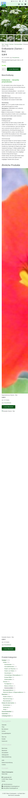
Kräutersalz (6, 707)
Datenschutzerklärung (7, 762)
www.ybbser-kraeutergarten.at (10, 788)
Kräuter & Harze (7, 696)
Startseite (4, 724)
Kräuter (5, 662)
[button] (19, 4)
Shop (3, 727)
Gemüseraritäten (18, 44)
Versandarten (5, 752)
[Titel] (3, 4)
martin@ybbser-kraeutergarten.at (11, 786)
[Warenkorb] (25, 4)
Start (3, 44)
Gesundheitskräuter (9, 666)
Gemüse (11, 44)
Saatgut (7, 44)
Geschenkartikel (6, 711)
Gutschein (5, 713)
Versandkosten (15, 57)
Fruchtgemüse (7, 683)
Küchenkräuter (8, 664)
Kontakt (3, 739)
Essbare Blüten (8, 677)
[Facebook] (26, 1)
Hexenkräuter (7, 673)
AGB (3, 760)
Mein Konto (4, 748)
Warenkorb (4, 750)
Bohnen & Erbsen (8, 686)
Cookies (4, 764)
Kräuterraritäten (8, 679)
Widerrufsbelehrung (6, 757)
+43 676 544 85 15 (7, 784)
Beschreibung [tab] (7, 75)
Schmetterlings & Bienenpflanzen (12, 675)
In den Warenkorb (13, 69)
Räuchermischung (7, 698)
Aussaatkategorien (6, 733)
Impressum (4, 741)
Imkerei (3, 731)
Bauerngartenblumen (8, 690)
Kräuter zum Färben (9, 670)
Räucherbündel (6, 700)
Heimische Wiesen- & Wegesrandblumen (13, 692)
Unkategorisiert (6, 716)
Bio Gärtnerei (5, 729)
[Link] (19, 1)
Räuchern (5, 694)
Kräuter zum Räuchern (10, 668)
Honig (4, 709)
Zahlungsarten (5, 754)
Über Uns (4, 736)
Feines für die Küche (8, 703)
